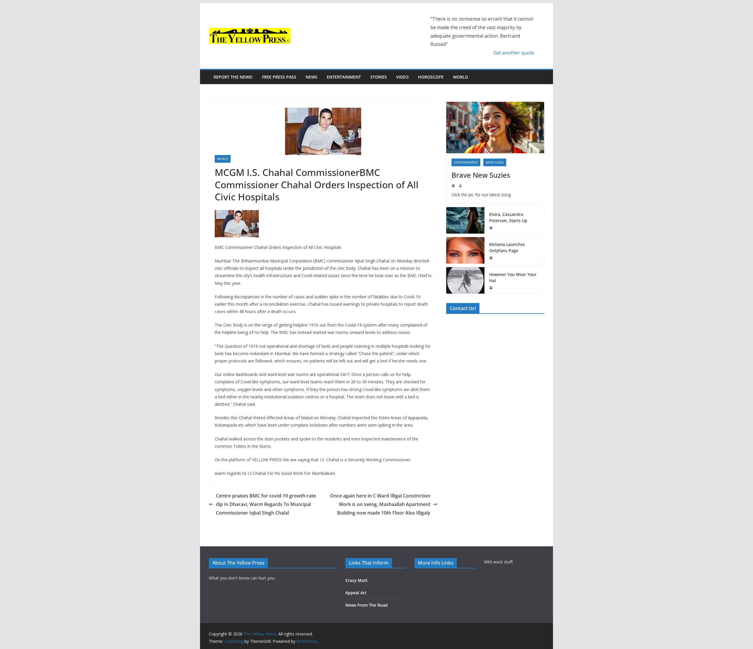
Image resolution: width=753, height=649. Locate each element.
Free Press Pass (279, 77)
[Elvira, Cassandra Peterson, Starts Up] (465, 220)
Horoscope (431, 77)
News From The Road (366, 605)
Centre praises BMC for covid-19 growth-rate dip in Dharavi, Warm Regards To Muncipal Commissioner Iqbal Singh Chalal (266, 504)
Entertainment (344, 77)
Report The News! (233, 77)
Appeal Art (355, 592)
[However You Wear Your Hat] (465, 280)
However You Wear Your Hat (513, 277)
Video (402, 77)
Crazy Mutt (356, 580)
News (311, 77)
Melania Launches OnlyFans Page (507, 247)
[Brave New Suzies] (495, 127)
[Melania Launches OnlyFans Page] (465, 250)
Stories (378, 77)
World (460, 77)
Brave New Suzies (481, 175)
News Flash (495, 162)
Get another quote (513, 52)
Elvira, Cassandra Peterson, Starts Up (508, 217)
